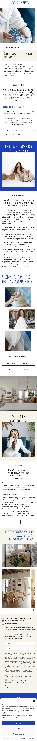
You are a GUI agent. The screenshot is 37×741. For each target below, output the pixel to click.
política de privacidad (23, 676)
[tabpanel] (18, 118)
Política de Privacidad (21, 738)
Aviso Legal (31, 738)
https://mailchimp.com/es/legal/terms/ (16, 665)
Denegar (18, 728)
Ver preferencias (19, 734)
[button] (34, 701)
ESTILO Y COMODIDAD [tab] (18, 134)
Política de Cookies (8, 738)
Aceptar (18, 723)
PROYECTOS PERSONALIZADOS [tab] (18, 130)
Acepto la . (19, 676)
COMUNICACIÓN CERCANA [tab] (18, 107)
